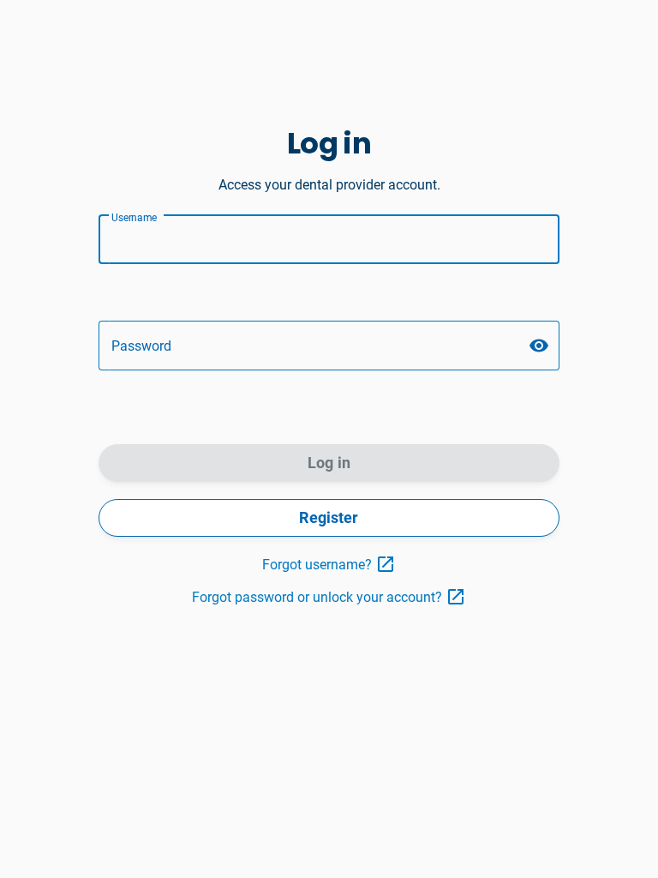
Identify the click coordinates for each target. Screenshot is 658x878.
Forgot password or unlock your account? (317, 597)
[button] (538, 345)
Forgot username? (317, 564)
